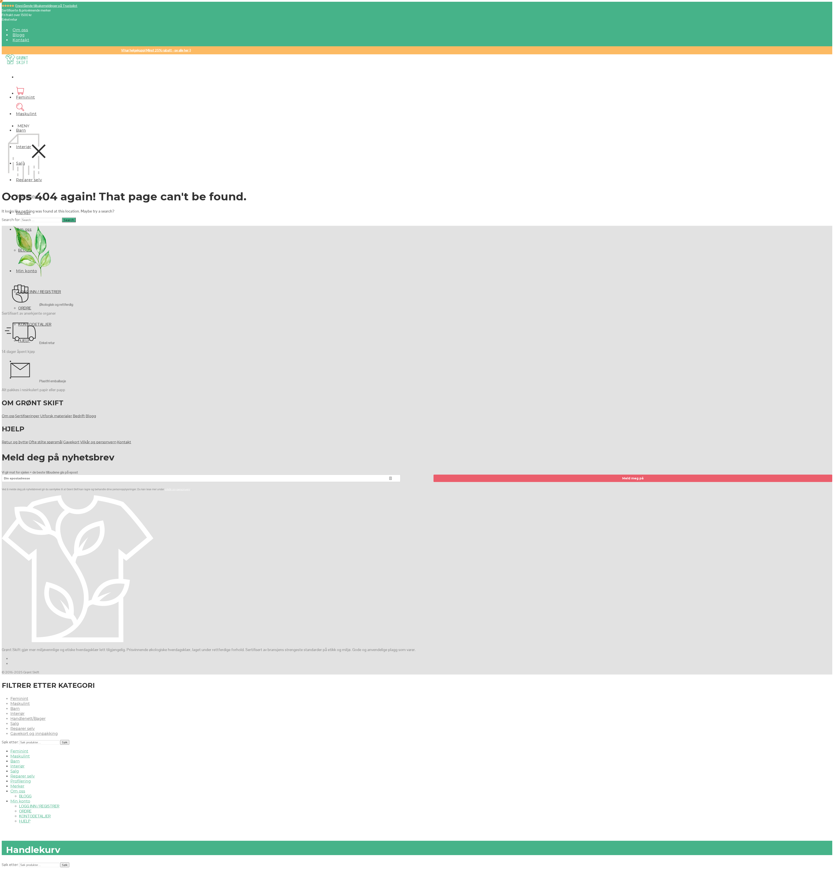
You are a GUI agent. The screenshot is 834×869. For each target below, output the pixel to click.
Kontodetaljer (35, 816)
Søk (65, 742)
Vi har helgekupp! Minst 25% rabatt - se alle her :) (156, 50)
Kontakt (21, 40)
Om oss (20, 30)
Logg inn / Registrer (39, 291)
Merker (17, 786)
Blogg (19, 35)
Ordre (24, 308)
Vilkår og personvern (98, 442)
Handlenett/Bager (28, 718)
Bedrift (79, 416)
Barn (21, 130)
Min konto (20, 801)
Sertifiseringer (27, 416)
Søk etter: (10, 742)
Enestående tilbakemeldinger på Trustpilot (46, 5)
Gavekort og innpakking (34, 733)
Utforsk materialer (56, 416)
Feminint (25, 97)
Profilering (20, 781)
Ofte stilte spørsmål (46, 442)
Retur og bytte (15, 442)
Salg (14, 723)
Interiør (17, 713)
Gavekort (71, 442)
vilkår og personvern (177, 489)
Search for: (11, 220)
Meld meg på (633, 478)
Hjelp (24, 821)
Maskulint (26, 113)
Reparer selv (22, 728)
